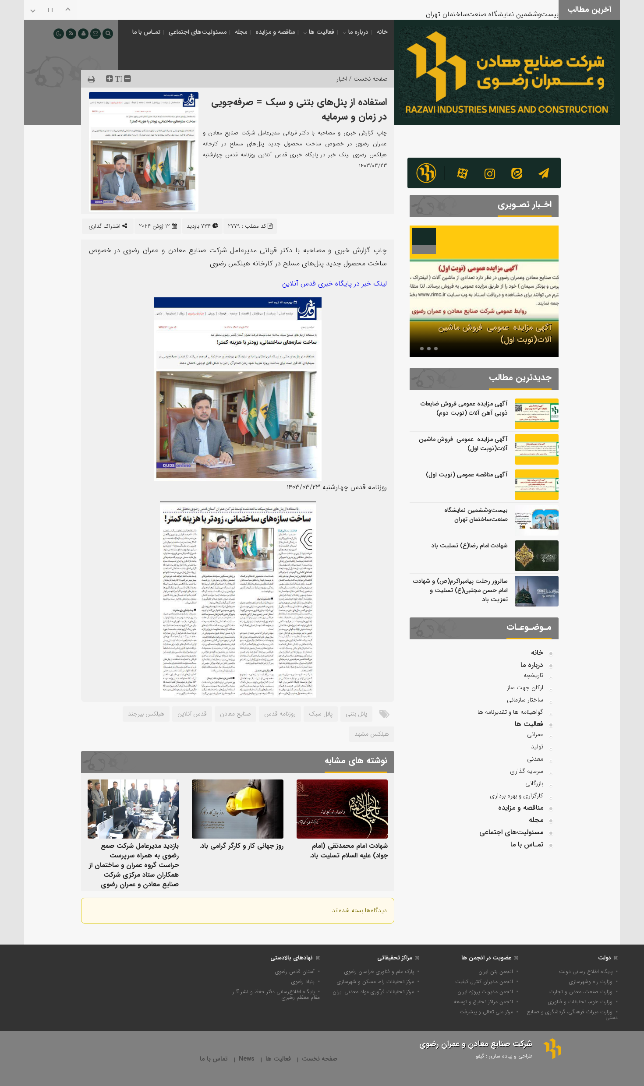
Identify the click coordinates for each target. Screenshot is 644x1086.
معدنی (535, 759)
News (247, 1059)
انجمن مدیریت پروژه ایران (485, 991)
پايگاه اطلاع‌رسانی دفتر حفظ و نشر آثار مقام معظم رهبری (276, 994)
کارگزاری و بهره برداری (516, 795)
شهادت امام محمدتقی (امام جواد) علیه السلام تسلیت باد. (348, 851)
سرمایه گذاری (526, 771)
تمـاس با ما (146, 32)
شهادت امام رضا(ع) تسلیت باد (470, 545)
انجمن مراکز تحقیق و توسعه (483, 1002)
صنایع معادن (235, 714)
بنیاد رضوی (303, 981)
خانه (382, 32)
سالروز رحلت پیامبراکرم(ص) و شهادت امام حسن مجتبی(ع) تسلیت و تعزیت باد (460, 590)
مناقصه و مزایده (275, 32)
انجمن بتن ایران (495, 971)
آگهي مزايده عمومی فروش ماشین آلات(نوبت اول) (463, 443)
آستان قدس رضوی (295, 971)
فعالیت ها (321, 32)
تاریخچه (533, 675)
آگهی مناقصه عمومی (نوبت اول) (467, 475)
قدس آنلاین (192, 714)
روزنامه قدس (280, 714)
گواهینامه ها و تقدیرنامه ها (510, 712)
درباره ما (358, 32)
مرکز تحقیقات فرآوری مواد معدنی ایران (373, 991)
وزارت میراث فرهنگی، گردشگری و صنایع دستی (572, 1015)
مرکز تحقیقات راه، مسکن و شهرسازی (375, 981)
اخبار (341, 79)
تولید (537, 746)
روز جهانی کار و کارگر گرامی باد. (241, 846)
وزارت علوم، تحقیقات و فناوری (580, 1002)
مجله (241, 32)
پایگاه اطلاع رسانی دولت (585, 971)
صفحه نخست (319, 1059)
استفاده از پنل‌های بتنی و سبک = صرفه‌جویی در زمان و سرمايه (299, 109)
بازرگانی (534, 783)
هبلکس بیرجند (146, 714)
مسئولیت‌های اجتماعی (197, 32)
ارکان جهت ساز (525, 687)
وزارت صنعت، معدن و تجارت (580, 991)
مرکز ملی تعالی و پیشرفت (486, 1012)
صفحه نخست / (367, 79)
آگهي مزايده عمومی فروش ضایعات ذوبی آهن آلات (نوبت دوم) (464, 408)
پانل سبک (321, 714)
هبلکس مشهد (371, 734)
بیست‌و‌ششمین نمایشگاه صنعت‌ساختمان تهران (492, 8)
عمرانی (535, 734)
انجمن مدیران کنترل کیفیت (484, 981)
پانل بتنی (356, 714)
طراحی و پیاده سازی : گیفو (504, 1056)
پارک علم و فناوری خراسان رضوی (379, 971)
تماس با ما (214, 1059)
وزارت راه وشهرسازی (590, 981)
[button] (435, 348)
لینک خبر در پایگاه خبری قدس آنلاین (334, 283)
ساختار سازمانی (525, 700)
